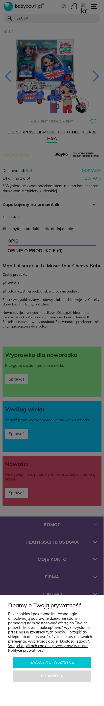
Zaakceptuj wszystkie (52, 662)
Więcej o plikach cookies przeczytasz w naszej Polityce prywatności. (49, 648)
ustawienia (52, 676)
